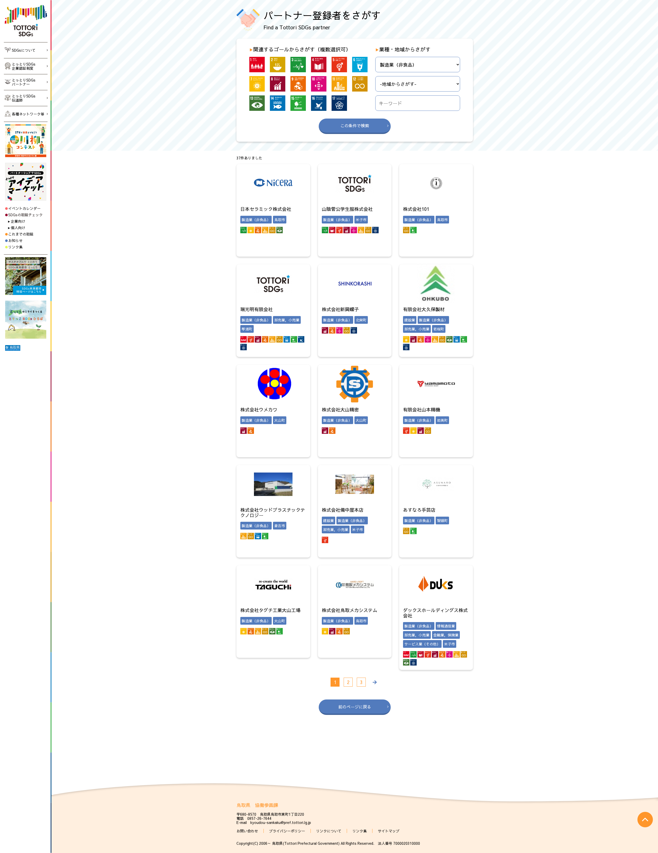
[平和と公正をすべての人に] (318, 103)
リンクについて (328, 831)
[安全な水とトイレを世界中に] (360, 64)
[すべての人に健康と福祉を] (298, 64)
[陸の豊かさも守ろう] (298, 103)
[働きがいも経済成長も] (277, 84)
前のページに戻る (354, 707)
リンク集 (15, 247)
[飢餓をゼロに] (277, 64)
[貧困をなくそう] (257, 64)
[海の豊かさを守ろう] (277, 103)
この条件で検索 (354, 125)
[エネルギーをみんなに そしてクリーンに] (257, 84)
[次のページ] (374, 682)
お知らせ (15, 240)
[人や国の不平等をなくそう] (318, 84)
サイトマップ (388, 831)
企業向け (18, 221)
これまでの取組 (20, 234)
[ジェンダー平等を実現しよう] (339, 64)
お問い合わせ (247, 831)
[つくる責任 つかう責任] (360, 84)
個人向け (18, 228)
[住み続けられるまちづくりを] (339, 84)
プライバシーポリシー (287, 831)
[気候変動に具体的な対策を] (257, 103)
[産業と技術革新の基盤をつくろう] (298, 84)
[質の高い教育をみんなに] (318, 64)
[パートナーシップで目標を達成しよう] (339, 103)
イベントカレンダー (24, 208)
